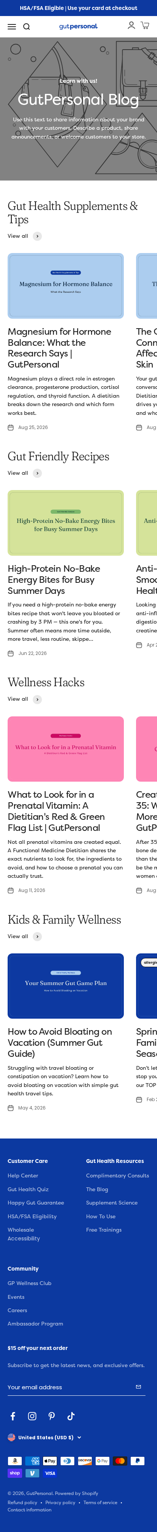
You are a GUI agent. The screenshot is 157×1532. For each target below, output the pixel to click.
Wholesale (21, 1230)
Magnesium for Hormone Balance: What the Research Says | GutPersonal (59, 348)
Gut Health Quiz (28, 1189)
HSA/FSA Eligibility (32, 1216)
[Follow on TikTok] (71, 1416)
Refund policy (22, 1503)
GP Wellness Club (29, 1283)
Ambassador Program (35, 1324)
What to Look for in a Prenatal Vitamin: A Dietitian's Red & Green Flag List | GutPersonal (56, 811)
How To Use (100, 1216)
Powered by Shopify (76, 1494)
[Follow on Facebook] (13, 1416)
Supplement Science (112, 1203)
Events (16, 1297)
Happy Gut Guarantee (36, 1203)
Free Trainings (104, 1230)
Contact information (29, 1510)
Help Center (23, 1175)
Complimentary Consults (117, 1175)
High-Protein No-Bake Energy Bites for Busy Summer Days (54, 580)
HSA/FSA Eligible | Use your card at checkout (78, 8)
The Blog (97, 1189)
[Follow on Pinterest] (51, 1416)
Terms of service (100, 1503)
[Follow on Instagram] (32, 1416)
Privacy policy (60, 1503)
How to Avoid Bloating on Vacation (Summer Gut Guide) (60, 1042)
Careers (17, 1310)
